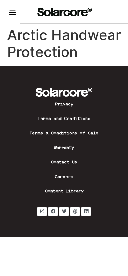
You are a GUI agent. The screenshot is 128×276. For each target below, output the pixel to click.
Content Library (64, 192)
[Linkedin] (86, 211)
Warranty (64, 148)
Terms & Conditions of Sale (64, 134)
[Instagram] (42, 211)
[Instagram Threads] (75, 211)
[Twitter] (64, 211)
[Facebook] (53, 211)
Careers (64, 177)
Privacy (64, 105)
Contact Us (64, 163)
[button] (12, 12)
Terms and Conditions (64, 119)
